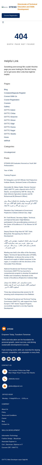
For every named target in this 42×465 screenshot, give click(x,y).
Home (6, 137)
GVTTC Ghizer (10, 120)
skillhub (7, 141)
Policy (4, 412)
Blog (6, 89)
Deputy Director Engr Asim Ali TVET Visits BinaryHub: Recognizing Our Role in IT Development (18, 234)
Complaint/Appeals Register (15, 93)
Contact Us (5, 424)
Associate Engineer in (9, 441)
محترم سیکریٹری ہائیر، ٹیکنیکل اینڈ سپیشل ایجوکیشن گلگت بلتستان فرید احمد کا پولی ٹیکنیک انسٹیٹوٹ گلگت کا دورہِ (20, 285)
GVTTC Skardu (10, 134)
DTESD (13, 7)
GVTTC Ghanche (10, 117)
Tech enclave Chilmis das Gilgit (19, 370)
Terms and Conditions (9, 415)
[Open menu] (3, 22)
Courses (7, 103)
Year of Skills (8, 170)
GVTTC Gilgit (9, 124)
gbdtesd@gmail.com (16, 386)
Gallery (7, 106)
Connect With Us (10, 96)
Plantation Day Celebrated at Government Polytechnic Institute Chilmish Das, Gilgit (18, 212)
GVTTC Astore (9, 110)
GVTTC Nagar (9, 130)
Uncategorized (9, 152)
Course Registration (11, 15)
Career (4, 418)
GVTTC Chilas (9, 113)
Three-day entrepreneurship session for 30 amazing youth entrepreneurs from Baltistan (19, 293)
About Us (5, 409)
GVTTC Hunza (10, 127)
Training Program (10, 175)
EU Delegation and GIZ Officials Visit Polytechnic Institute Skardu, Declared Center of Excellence (20, 181)
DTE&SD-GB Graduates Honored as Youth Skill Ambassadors (20, 164)
